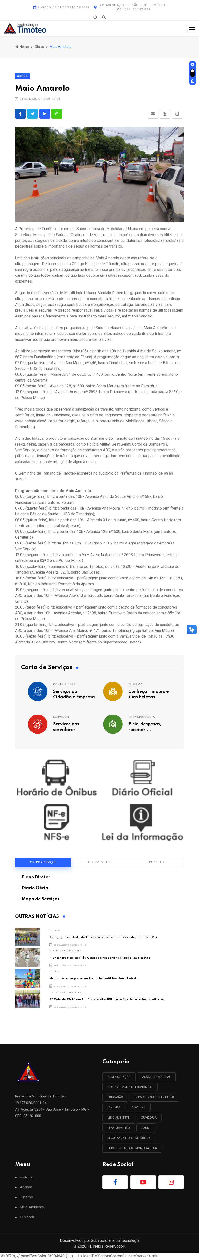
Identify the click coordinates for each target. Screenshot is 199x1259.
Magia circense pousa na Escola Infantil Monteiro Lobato (93, 978)
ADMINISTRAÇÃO (119, 1077)
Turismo (135, 684)
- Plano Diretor (34, 877)
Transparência (141, 717)
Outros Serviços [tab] (43, 862)
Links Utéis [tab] (156, 862)
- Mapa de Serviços (39, 899)
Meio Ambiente (118, 1117)
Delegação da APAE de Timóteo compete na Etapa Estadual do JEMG (103, 937)
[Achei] (95, 17)
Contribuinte (64, 684)
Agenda (26, 1187)
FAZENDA (114, 1107)
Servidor (61, 717)
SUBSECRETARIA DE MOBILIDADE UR (132, 1148)
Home (24, 47)
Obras (39, 47)
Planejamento (119, 1127)
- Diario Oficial (34, 888)
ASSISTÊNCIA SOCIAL (156, 1077)
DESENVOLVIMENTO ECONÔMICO (130, 1087)
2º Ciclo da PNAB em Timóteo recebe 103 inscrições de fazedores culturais (106, 999)
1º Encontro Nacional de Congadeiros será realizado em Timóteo (99, 957)
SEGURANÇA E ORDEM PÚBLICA (129, 1138)
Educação (54, 930)
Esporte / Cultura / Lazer (65, 951)
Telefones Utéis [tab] (99, 862)
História (26, 1177)
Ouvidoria (27, 1217)
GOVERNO (139, 1107)
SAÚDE (146, 1127)
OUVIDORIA (149, 1117)
